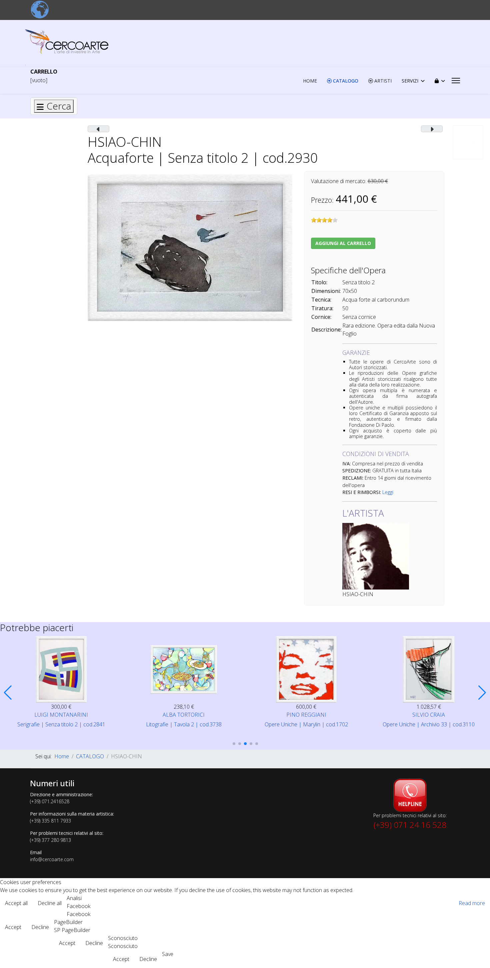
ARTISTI (382, 81)
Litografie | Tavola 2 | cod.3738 (184, 724)
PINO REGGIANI (306, 714)
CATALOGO (345, 81)
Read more (472, 903)
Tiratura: (322, 308)
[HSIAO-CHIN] (190, 247)
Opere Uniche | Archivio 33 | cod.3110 (429, 724)
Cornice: (321, 317)
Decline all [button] (50, 903)
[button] (7, 692)
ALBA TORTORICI (184, 714)
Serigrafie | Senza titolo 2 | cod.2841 (61, 724)
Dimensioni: (326, 291)
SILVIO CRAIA (428, 714)
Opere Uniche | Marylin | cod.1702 (306, 724)
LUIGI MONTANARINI (61, 714)
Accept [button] (13, 927)
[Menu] (456, 80)
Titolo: (319, 282)
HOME (310, 81)
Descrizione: (326, 329)
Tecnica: (321, 299)
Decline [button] (40, 927)
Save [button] (167, 954)
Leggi (387, 492)
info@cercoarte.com (52, 859)
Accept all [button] (16, 903)
